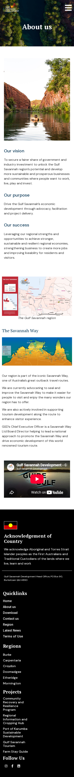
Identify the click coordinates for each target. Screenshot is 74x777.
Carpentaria (12, 660)
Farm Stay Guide (15, 751)
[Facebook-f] (12, 766)
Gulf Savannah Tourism (14, 744)
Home (7, 601)
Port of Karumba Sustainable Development (15, 732)
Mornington (12, 683)
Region (8, 624)
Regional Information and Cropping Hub (15, 719)
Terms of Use (13, 636)
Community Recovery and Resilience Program (13, 704)
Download (10, 613)
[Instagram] (6, 766)
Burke (7, 655)
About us (9, 607)
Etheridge (10, 678)
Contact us (11, 619)
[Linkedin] (19, 766)
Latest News (12, 630)
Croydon (9, 666)
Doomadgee (12, 672)
